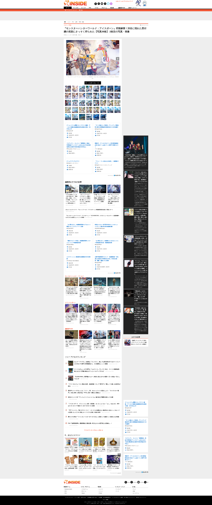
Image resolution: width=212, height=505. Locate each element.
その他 (133, 486)
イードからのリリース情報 (117, 497)
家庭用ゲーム (67, 486)
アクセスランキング (71, 10)
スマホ (96, 7)
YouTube (142, 482)
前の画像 (68, 58)
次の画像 (117, 58)
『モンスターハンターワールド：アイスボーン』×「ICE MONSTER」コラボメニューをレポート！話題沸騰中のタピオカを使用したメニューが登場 (92, 216)
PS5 (90, 7)
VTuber (100, 493)
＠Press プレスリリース (141, 497)
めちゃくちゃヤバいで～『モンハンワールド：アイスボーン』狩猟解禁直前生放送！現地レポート (89, 210)
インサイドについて (69, 497)
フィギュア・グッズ (120, 486)
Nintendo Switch (68, 489)
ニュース (101, 489)
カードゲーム (136, 493)
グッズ (117, 491)
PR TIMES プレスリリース (129, 497)
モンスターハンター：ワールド (74, 276)
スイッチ (83, 7)
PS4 (66, 493)
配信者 (112, 7)
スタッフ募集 (105, 499)
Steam (83, 493)
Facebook (135, 482)
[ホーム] (65, 22)
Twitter (128, 482)
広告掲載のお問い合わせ (92, 497)
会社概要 (100, 497)
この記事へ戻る (93, 82)
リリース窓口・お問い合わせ (80, 497)
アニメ (134, 489)
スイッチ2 (75, 7)
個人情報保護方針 (107, 497)
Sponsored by (110, 175)
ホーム (67, 7)
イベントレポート (70, 302)
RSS (147, 482)
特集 (81, 10)
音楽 (134, 491)
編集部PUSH (121, 7)
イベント (101, 491)
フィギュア (118, 489)
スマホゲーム (85, 489)
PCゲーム (104, 7)
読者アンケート (133, 7)
